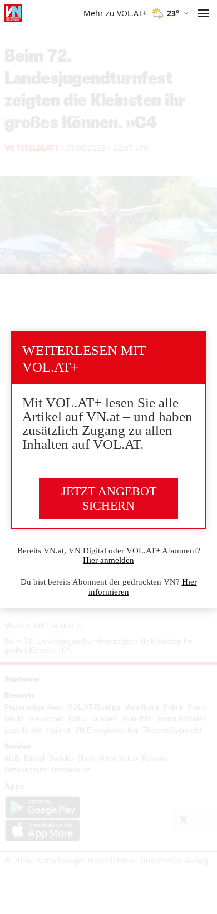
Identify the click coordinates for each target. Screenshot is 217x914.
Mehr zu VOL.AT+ (115, 13)
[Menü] (204, 13)
